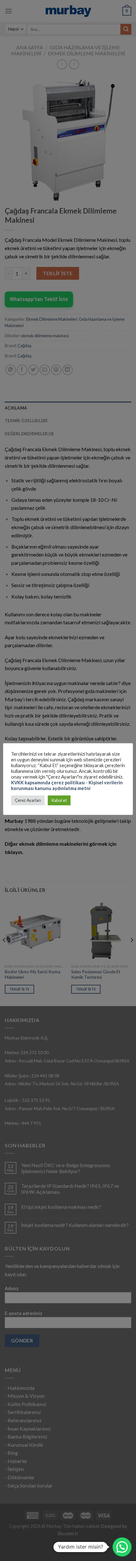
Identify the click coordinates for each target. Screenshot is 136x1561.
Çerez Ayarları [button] (28, 800)
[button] (122, 1547)
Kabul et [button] (59, 800)
